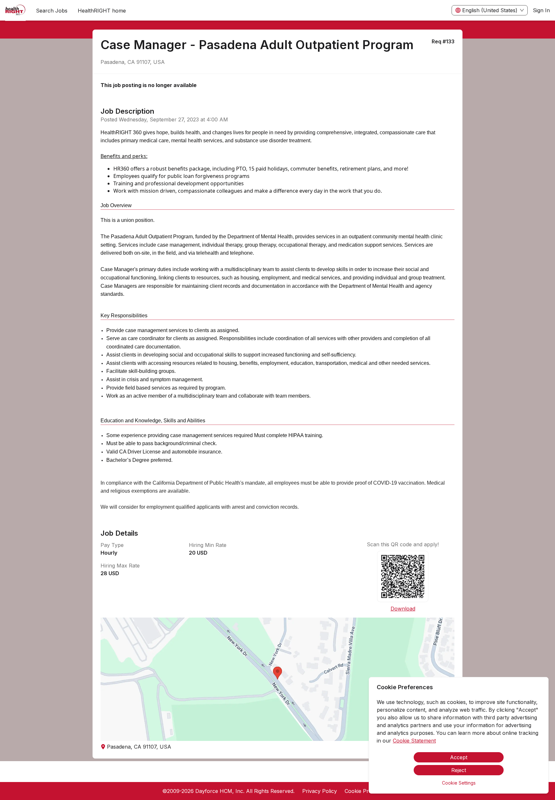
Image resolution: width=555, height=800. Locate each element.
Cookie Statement (414, 740)
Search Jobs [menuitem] (51, 10)
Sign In (541, 10)
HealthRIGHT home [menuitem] (102, 10)
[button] (277, 679)
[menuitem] (15, 10)
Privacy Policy (319, 791)
